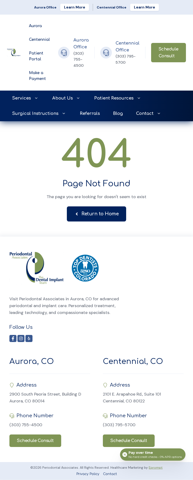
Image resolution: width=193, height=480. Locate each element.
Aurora (35, 26)
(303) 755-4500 (78, 59)
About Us (62, 98)
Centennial (39, 40)
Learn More (74, 7)
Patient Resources (113, 98)
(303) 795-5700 (119, 425)
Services (21, 98)
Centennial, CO (133, 361)
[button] (36, 98)
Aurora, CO (31, 361)
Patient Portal (36, 56)
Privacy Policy (87, 474)
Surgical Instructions (35, 113)
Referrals (90, 113)
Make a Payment (37, 76)
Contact (144, 113)
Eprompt (156, 467)
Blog (118, 113)
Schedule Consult (168, 52)
